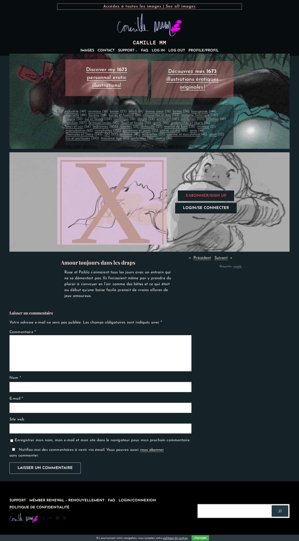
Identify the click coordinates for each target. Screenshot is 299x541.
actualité (75, 111)
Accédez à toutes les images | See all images (149, 6)
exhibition (192, 119)
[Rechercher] (280, 511)
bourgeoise (203, 111)
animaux (98, 111)
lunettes (129, 126)
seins (197, 130)
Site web (16, 419)
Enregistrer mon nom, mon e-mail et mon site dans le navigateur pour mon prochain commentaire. (102, 440)
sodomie (130, 134)
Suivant (221, 258)
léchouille (151, 126)
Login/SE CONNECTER (206, 208)
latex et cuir (78, 126)
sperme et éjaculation (187, 134)
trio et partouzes (82, 138)
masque (206, 126)
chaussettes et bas (161, 115)
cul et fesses (98, 119)
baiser (118, 111)
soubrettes (153, 134)
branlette (75, 115)
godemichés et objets (190, 123)
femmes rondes (104, 123)
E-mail (16, 398)
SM (111, 134)
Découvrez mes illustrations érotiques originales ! (192, 79)
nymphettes (108, 130)
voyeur (163, 138)
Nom (15, 378)
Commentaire (22, 332)
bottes (181, 111)
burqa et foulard (125, 115)
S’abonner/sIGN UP (206, 196)
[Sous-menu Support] (136, 51)
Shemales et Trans (83, 134)
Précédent (202, 258)
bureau (98, 115)
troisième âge (115, 138)
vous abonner (152, 450)
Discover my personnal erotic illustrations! (106, 77)
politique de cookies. (175, 538)
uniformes (142, 138)
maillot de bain (179, 126)
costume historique (199, 115)
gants (161, 123)
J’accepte (200, 537)
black (136, 111)
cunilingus (124, 119)
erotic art (168, 119)
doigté (146, 119)
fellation (216, 119)
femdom (75, 123)
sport (216, 134)
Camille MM (149, 42)
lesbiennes (105, 126)
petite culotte (174, 130)
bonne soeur (158, 111)
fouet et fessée (136, 123)
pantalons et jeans (140, 130)
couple (74, 119)
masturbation (79, 130)
